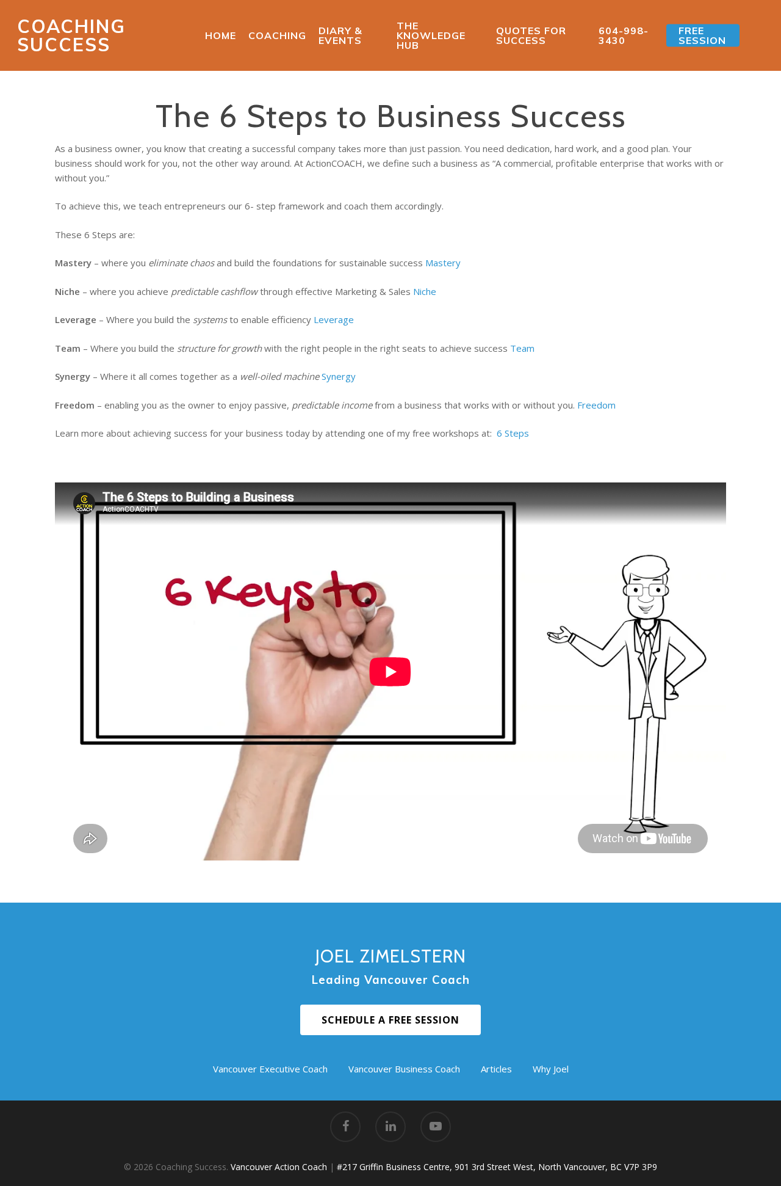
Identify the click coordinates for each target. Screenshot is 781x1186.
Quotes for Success (531, 35)
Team (522, 348)
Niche (424, 291)
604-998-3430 (624, 35)
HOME (220, 35)
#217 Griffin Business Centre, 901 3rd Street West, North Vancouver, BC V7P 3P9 (497, 1167)
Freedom (596, 405)
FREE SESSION (702, 35)
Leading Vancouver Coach (391, 979)
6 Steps (513, 433)
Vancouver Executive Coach (270, 1069)
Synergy (339, 376)
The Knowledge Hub (431, 35)
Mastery (443, 262)
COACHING (277, 35)
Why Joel (551, 1069)
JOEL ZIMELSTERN (390, 956)
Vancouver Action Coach (279, 1167)
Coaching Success (71, 35)
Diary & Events (340, 35)
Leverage (334, 319)
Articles (496, 1069)
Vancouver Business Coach (404, 1069)
